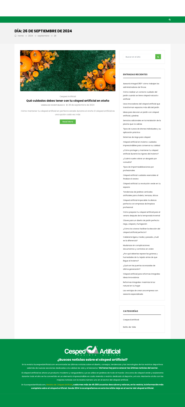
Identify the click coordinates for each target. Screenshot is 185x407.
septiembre (43, 35)
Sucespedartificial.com (56, 401)
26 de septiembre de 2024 (81, 104)
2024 (30, 35)
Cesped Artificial (41, 19)
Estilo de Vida (61, 19)
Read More (67, 121)
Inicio (25, 19)
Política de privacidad (129, 401)
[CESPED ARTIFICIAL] (39, 8)
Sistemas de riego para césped (136, 137)
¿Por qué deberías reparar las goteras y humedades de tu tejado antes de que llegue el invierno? (140, 257)
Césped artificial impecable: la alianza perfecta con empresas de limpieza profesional (139, 204)
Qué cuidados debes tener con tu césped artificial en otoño (67, 101)
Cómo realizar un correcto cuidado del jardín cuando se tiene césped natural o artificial (140, 95)
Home (20, 35)
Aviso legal (114, 401)
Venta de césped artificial (86, 19)
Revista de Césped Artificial (59, 384)
